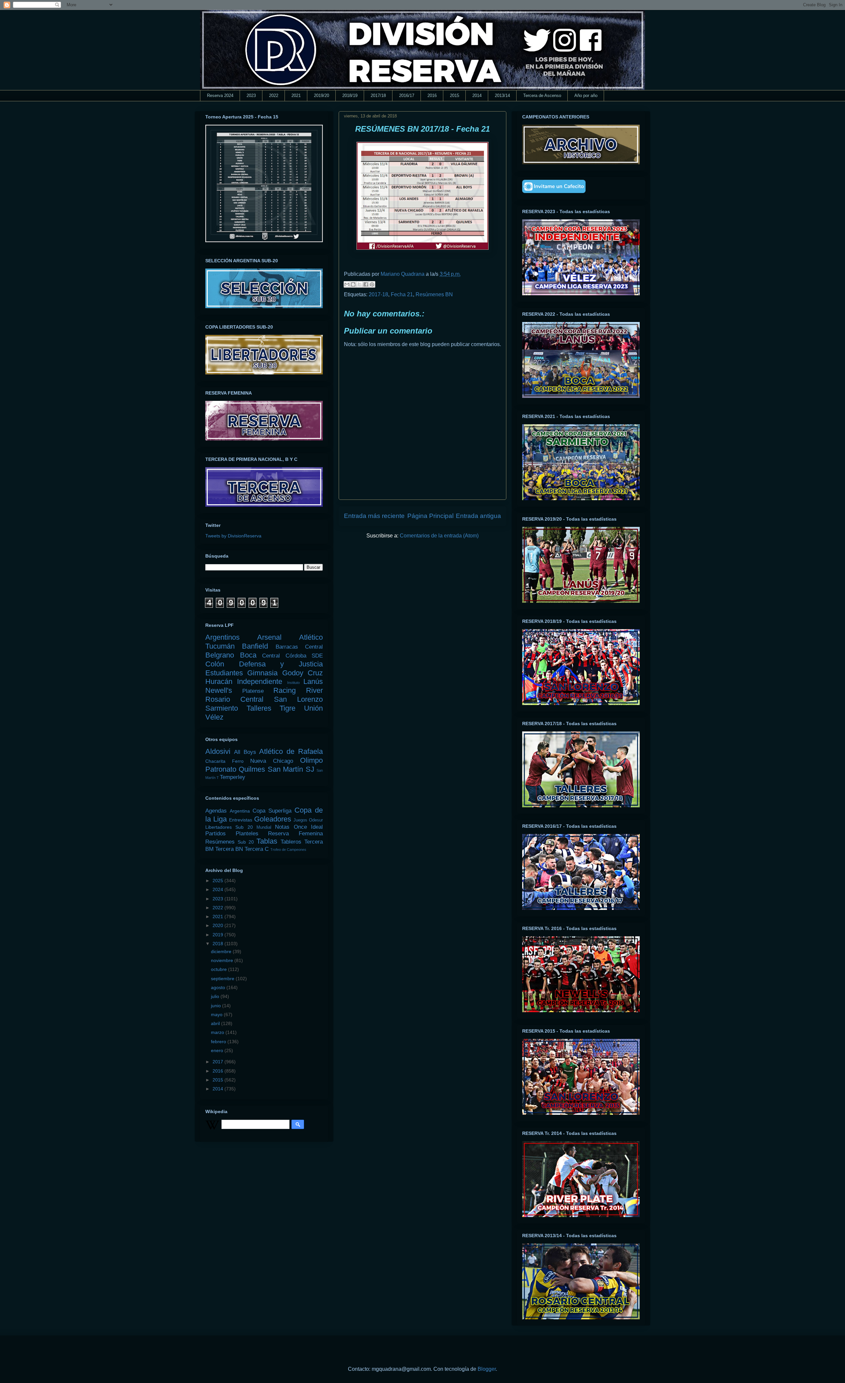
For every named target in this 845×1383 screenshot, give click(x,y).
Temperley (232, 777)
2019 (218, 934)
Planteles (247, 833)
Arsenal (269, 637)
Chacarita (215, 761)
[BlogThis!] (353, 284)
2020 (218, 925)
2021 (296, 95)
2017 (218, 1061)
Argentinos (222, 637)
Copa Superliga (272, 811)
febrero (219, 1041)
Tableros (291, 842)
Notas (282, 827)
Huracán (218, 681)
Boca (248, 655)
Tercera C (257, 849)
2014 (477, 95)
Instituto (293, 683)
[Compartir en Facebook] (365, 284)
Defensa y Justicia (281, 664)
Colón (214, 664)
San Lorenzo (298, 699)
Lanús (313, 681)
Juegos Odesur (308, 820)
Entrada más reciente (374, 515)
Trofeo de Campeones (288, 850)
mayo (217, 1014)
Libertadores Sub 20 (229, 827)
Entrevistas (240, 819)
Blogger (487, 1369)
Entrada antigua (478, 515)
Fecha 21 (402, 294)
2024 (218, 889)
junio (216, 1005)
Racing (284, 690)
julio (215, 996)
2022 (273, 95)
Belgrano (219, 655)
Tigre (287, 708)
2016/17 (406, 95)
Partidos (215, 833)
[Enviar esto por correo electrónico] (347, 284)
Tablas (266, 841)
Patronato (220, 769)
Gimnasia (262, 673)
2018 (218, 943)
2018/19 (349, 95)
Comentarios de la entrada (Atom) (439, 535)
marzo (218, 1032)
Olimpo (311, 760)
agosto (218, 987)
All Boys (245, 752)
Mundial (263, 827)
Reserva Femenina (295, 833)
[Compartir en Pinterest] (372, 284)
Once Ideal (308, 827)
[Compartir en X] (359, 284)
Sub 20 (246, 842)
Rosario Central (234, 699)
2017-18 (378, 294)
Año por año (585, 95)
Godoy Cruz (302, 673)
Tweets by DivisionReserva (233, 535)
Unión (313, 708)
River (314, 690)
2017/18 (378, 95)
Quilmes (252, 769)
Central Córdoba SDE (292, 656)
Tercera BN (229, 849)
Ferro (238, 761)
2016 (432, 95)
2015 (454, 95)
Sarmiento (221, 708)
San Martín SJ (291, 769)
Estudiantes (224, 673)
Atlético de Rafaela (291, 751)
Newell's (218, 690)
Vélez (214, 717)
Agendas (216, 811)
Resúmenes (220, 842)
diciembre (222, 951)
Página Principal (430, 515)
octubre (219, 969)
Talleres (259, 708)
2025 (218, 880)
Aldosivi (217, 751)
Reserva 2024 (220, 95)
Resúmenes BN (434, 294)
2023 (251, 95)
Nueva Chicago (271, 761)
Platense (253, 691)
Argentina (240, 811)
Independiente (259, 681)
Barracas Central (299, 647)
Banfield (255, 646)
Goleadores (272, 819)
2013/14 (502, 95)
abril (216, 1023)
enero (217, 1050)
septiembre (223, 978)
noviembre (222, 960)
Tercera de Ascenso (542, 95)
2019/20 (321, 95)
